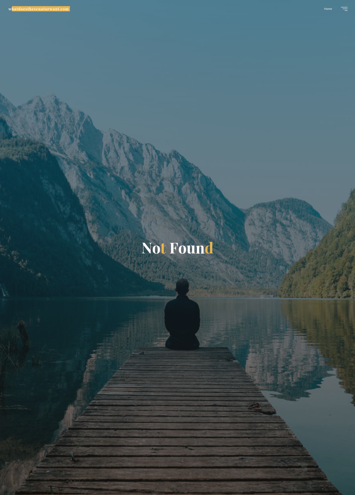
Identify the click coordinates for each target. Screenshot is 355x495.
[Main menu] (344, 9)
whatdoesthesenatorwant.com (39, 8)
